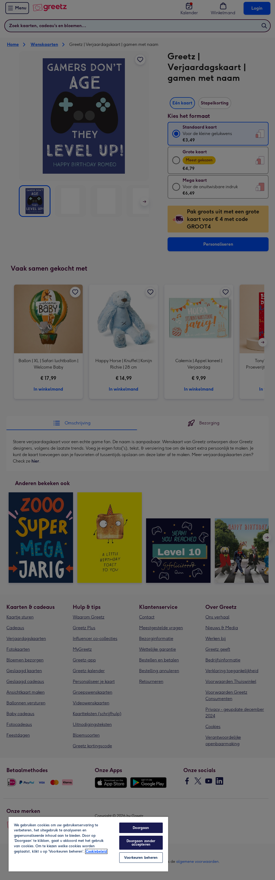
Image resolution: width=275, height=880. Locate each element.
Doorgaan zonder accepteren (140, 842)
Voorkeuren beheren (141, 858)
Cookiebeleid (96, 851)
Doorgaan (141, 828)
